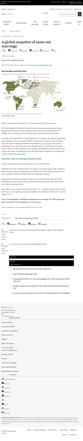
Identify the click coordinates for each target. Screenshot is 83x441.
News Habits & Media (9, 367)
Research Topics (7, 23)
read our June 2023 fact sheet (42, 65)
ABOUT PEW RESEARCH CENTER (11, 418)
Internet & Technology (9, 363)
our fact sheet (11, 164)
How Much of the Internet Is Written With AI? (32, 269)
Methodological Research (10, 371)
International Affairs (8, 326)
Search (46, 13)
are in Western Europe (45, 169)
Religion (4, 339)
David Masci (7, 60)
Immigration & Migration (10, 331)
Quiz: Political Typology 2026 (25, 274)
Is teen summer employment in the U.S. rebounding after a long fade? (41, 293)
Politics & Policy (7, 322)
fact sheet (37, 202)
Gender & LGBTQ (7, 348)
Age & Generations (8, 343)
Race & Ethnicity (7, 335)
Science (4, 359)
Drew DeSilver (19, 60)
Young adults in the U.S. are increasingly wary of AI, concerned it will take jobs (41, 280)
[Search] (79, 14)
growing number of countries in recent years (42, 123)
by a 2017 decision (45, 143)
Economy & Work (7, 354)
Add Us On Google (8, 56)
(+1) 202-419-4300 (7, 316)
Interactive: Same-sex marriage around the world (21, 159)
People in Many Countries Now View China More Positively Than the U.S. (41, 287)
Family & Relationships (9, 350)
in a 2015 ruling (20, 154)
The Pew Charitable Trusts (70, 422)
